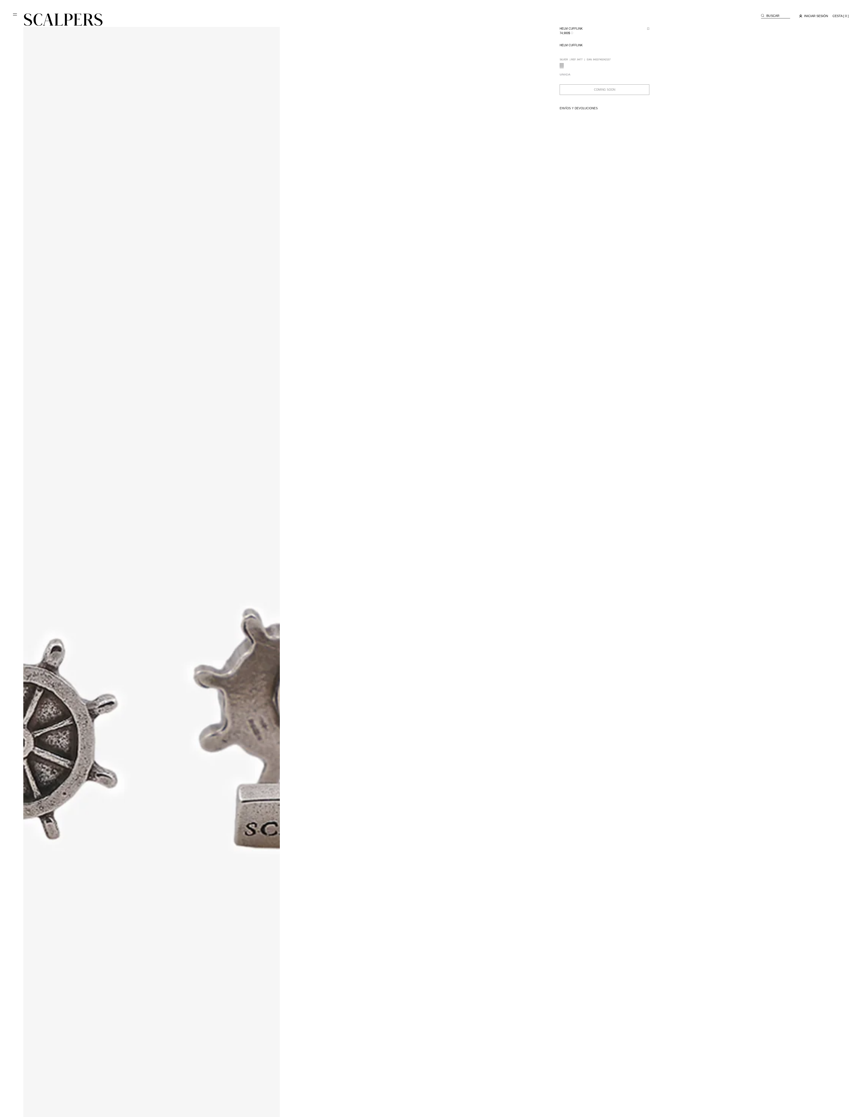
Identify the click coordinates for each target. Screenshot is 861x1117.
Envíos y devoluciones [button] (579, 108)
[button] (15, 16)
